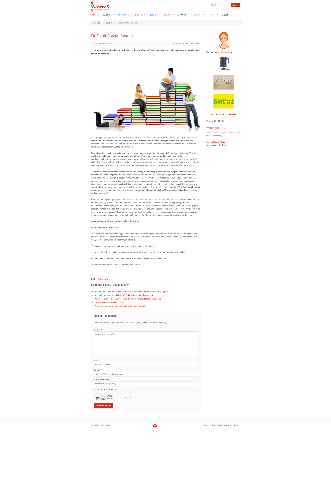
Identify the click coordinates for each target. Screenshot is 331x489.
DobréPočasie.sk (219, 114)
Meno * (97, 360)
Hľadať (235, 5)
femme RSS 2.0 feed (215, 142)
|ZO (227, 425)
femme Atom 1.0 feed (216, 145)
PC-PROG (221, 425)
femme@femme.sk (223, 52)
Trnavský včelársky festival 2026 (109, 302)
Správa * (98, 330)
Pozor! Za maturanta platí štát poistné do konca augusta (120, 306)
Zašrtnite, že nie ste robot (105, 389)
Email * (97, 370)
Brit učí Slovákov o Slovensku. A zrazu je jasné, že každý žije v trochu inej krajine (131, 291)
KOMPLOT (235, 425)
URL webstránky (101, 379)
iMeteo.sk (231, 114)
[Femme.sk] (103, 5)
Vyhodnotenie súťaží (215, 128)
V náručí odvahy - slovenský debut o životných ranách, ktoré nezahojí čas (128, 299)
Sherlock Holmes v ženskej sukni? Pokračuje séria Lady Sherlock (124, 295)
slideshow (103, 279)
